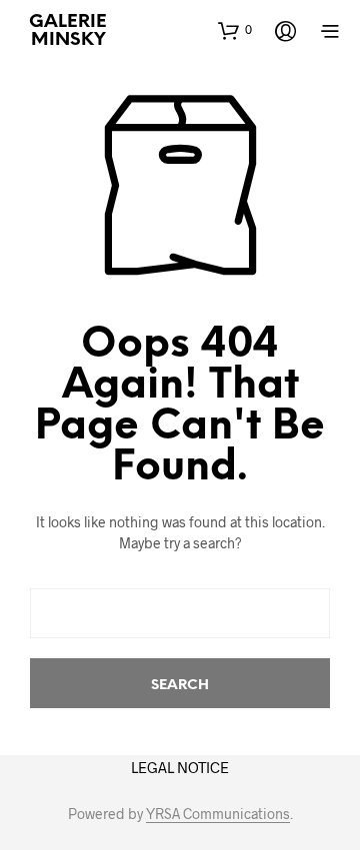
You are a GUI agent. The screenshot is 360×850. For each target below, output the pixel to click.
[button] (235, 30)
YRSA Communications (218, 814)
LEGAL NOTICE (180, 767)
